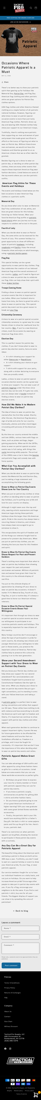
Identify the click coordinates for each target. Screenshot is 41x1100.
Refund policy (18, 1091)
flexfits (17, 247)
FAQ (5, 998)
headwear (20, 244)
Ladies (15, 274)
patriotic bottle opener (17, 253)
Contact (7, 1016)
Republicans (26, 359)
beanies (35, 455)
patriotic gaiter (9, 702)
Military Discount (11, 1026)
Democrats (13, 359)
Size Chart (8, 1021)
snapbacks (6, 247)
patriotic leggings (9, 388)
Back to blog (22, 910)
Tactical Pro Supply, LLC (19, 1088)
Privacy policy (29, 1091)
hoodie (23, 394)
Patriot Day (19, 93)
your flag (14, 310)
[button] (4, 7)
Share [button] (6, 82)
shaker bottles (13, 283)
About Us (8, 1011)
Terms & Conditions (12, 983)
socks (4, 452)
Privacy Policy (9, 988)
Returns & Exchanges (12, 993)
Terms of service (21, 1094)
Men (14, 328)
